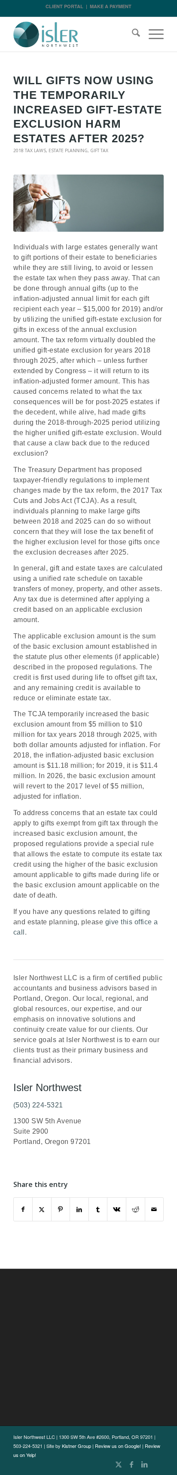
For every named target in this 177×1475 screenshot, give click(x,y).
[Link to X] (118, 1464)
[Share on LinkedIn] (79, 1209)
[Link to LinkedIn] (144, 1464)
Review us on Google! (118, 1445)
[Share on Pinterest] (61, 1209)
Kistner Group (76, 1445)
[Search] (131, 34)
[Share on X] (42, 1209)
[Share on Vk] (116, 1209)
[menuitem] (131, 34)
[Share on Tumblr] (98, 1209)
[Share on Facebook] (23, 1209)
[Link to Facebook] (131, 1464)
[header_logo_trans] (73, 34)
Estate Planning (68, 150)
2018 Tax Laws (29, 150)
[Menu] (152, 34)
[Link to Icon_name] (157, 1464)
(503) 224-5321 (38, 1105)
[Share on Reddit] (135, 1209)
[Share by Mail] (154, 1209)
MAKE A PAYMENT (110, 6)
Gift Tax (99, 150)
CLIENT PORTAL (64, 6)
